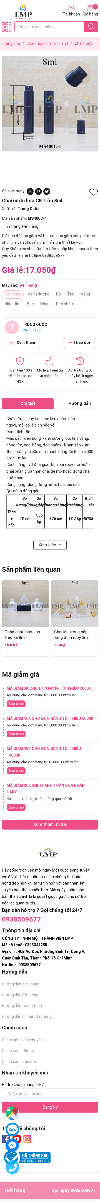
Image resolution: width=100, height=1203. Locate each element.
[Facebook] (6, 1139)
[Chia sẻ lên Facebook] (30, 193)
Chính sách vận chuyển (22, 1040)
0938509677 (21, 919)
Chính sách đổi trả (18, 1050)
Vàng (85, 294)
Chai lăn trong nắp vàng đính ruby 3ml (71, 634)
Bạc (30, 304)
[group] (50, 103)
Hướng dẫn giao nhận (20, 984)
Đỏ (58, 294)
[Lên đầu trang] (85, 1177)
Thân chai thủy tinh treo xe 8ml (22, 634)
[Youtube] (16, 1139)
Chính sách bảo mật (20, 1061)
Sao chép (16, 704)
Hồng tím (12, 304)
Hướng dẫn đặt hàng (20, 995)
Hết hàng (50, 1190)
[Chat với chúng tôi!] (12, 1145)
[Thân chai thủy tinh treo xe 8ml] (25, 603)
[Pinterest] (38, 193)
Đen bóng (12, 294)
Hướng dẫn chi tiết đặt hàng (27, 1016)
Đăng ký (50, 1107)
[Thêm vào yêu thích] (93, 192)
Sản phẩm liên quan (31, 569)
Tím (70, 294)
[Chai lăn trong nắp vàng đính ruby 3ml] (74, 603)
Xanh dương (38, 294)
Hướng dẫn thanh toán (22, 1005)
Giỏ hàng (90, 14)
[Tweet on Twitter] (46, 193)
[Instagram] (27, 1139)
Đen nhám (65, 304)
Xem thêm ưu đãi (50, 824)
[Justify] (91, 26)
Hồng (44, 304)
